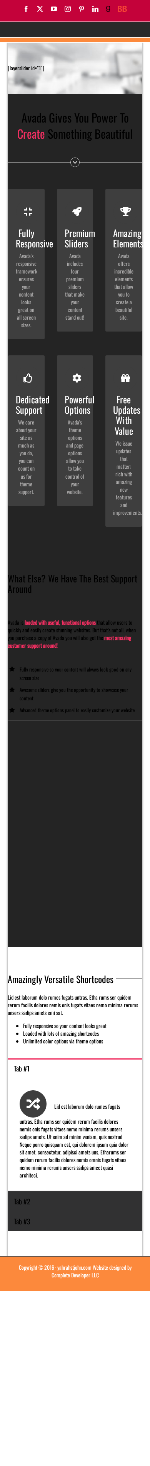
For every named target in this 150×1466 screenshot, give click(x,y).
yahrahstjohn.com (74, 1267)
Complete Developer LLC (75, 1275)
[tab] (75, 1068)
